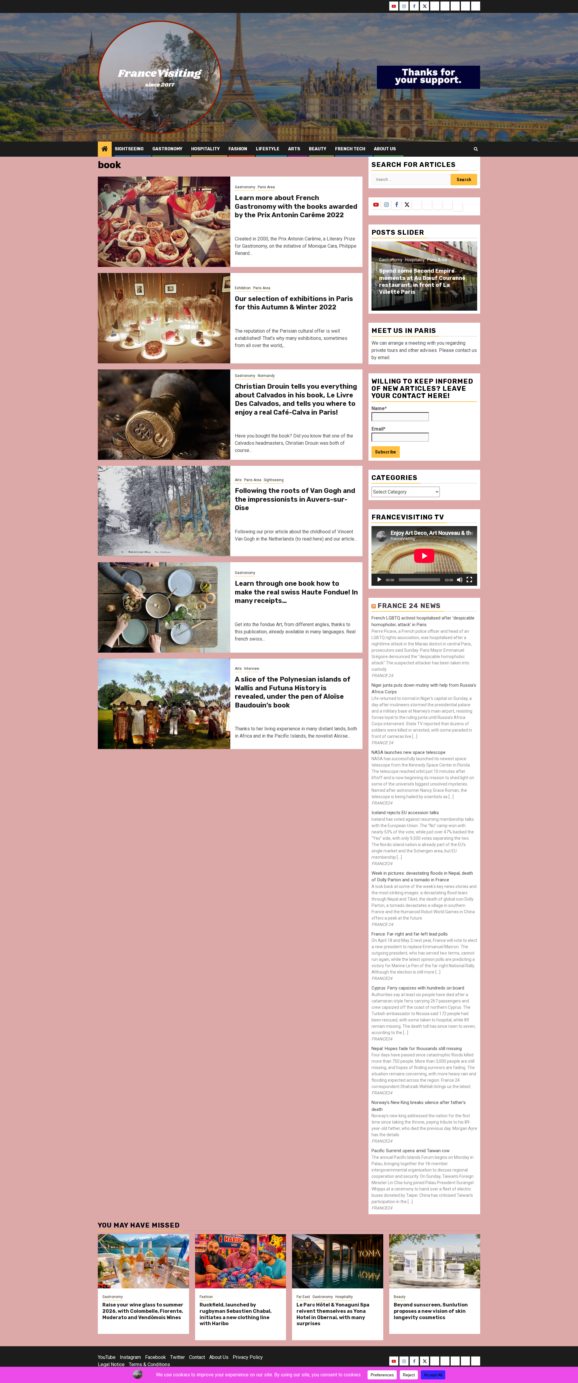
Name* (379, 408)
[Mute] (460, 580)
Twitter (177, 1357)
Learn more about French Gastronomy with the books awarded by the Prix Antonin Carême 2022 (296, 206)
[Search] (476, 149)
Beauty (317, 149)
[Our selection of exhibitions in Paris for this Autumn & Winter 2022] (164, 318)
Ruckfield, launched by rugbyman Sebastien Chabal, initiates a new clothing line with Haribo (236, 1314)
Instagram (130, 1357)
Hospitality (205, 149)
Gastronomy (167, 149)
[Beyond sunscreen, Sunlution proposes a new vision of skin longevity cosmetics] (434, 1261)
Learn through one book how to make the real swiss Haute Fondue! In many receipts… (296, 592)
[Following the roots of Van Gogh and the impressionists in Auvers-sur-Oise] (164, 511)
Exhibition (243, 288)
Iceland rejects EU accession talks (405, 812)
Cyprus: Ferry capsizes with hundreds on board (417, 988)
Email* (378, 429)
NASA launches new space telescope (408, 752)
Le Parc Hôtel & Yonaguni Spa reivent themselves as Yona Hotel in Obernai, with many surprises (333, 1314)
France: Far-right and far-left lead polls (409, 934)
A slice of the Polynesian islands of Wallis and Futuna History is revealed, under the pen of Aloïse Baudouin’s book (292, 692)
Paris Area (266, 187)
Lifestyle (267, 149)
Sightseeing (129, 149)
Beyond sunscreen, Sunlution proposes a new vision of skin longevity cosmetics (431, 1311)
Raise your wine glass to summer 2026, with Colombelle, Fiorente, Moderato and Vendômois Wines (142, 1311)
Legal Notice (111, 1364)
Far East (303, 1297)
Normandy (266, 376)
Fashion (237, 149)
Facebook (155, 1357)
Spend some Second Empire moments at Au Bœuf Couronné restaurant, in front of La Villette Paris (422, 281)
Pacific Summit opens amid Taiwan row (410, 1150)
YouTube (107, 1357)
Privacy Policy (248, 1357)
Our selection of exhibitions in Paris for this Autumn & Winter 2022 (294, 303)
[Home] (104, 149)
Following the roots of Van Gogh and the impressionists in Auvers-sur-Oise (295, 499)
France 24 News (409, 606)
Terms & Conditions (149, 1364)
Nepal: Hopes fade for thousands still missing (416, 1048)
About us (385, 149)
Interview (251, 668)
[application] (424, 555)
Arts (294, 149)
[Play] (379, 580)
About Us (218, 1357)
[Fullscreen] (469, 580)
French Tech (350, 149)
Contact (197, 1357)
